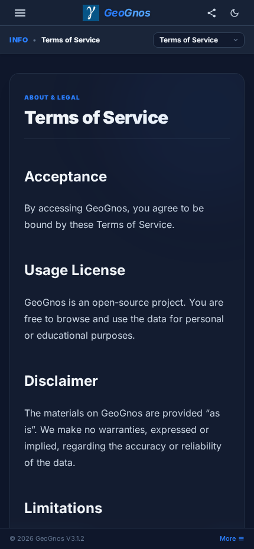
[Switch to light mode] (234, 13)
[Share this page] (212, 13)
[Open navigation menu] (20, 13)
